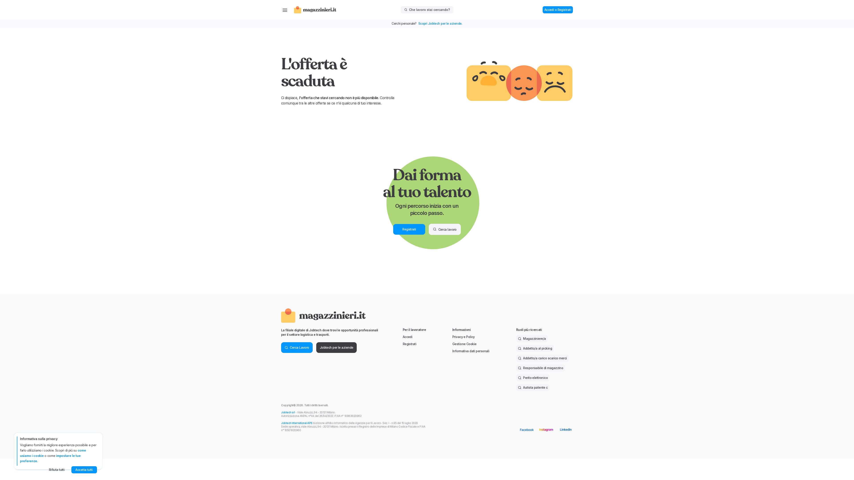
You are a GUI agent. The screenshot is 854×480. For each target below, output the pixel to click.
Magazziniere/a (534, 338)
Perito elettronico (535, 378)
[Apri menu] (285, 10)
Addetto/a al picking (537, 348)
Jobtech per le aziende (336, 347)
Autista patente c (535, 387)
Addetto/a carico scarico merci (545, 358)
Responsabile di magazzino (543, 368)
